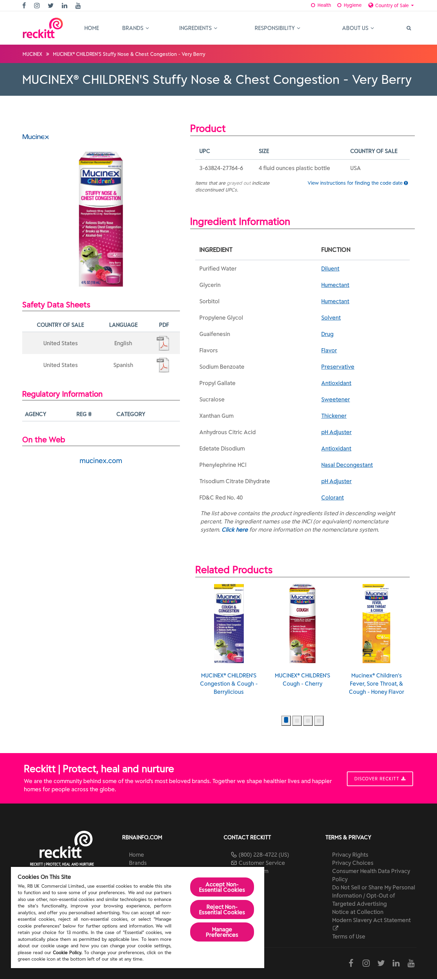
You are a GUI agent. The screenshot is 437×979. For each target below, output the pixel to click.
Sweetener (335, 399)
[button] (286, 721)
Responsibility (275, 28)
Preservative (337, 366)
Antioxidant (336, 383)
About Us (356, 28)
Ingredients (196, 28)
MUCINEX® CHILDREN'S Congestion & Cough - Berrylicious (229, 683)
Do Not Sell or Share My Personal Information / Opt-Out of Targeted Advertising (373, 895)
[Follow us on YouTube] (79, 6)
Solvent (331, 317)
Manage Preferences (222, 932)
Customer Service (262, 862)
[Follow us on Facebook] (25, 6)
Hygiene (352, 5)
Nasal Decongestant (347, 464)
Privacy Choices (352, 862)
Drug (327, 334)
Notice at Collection (357, 911)
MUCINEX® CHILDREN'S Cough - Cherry (302, 679)
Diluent (330, 268)
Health (323, 5)
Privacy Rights (350, 854)
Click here (235, 529)
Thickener (334, 415)
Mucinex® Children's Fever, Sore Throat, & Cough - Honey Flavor (376, 683)
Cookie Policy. (67, 952)
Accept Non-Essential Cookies (222, 887)
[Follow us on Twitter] (51, 6)
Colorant (332, 497)
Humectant (335, 284)
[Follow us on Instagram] (37, 6)
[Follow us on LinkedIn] (65, 6)
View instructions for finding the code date (356, 183)
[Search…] (408, 28)
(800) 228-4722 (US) (264, 854)
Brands (133, 28)
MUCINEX (32, 54)
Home (91, 28)
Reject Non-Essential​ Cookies (222, 909)
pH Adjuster (336, 432)
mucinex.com (101, 460)
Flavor (329, 350)
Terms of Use (348, 936)
